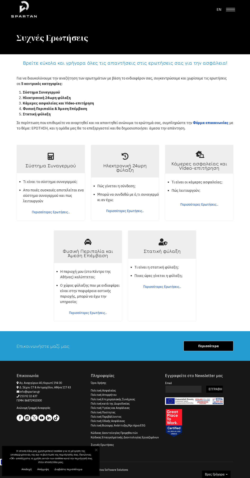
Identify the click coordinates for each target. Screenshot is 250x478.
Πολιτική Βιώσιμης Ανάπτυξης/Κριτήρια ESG (118, 425)
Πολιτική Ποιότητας (103, 412)
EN (219, 9)
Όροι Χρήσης (98, 383)
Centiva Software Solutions (111, 470)
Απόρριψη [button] (43, 469)
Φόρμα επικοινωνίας (211, 122)
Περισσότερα (208, 346)
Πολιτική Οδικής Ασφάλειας (108, 421)
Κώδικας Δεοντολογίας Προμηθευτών (114, 433)
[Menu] (230, 9)
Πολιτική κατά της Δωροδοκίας (110, 403)
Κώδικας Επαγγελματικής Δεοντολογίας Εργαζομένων (125, 437)
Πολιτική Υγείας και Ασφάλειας (110, 408)
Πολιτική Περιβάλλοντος (106, 416)
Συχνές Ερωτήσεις (102, 445)
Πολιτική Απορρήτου (104, 395)
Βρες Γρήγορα (215, 474)
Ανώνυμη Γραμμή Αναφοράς (33, 408)
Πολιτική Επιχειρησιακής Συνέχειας (113, 399)
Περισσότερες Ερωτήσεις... (51, 212)
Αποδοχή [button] (26, 469)
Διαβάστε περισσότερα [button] (68, 469)
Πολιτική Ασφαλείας (103, 390)
